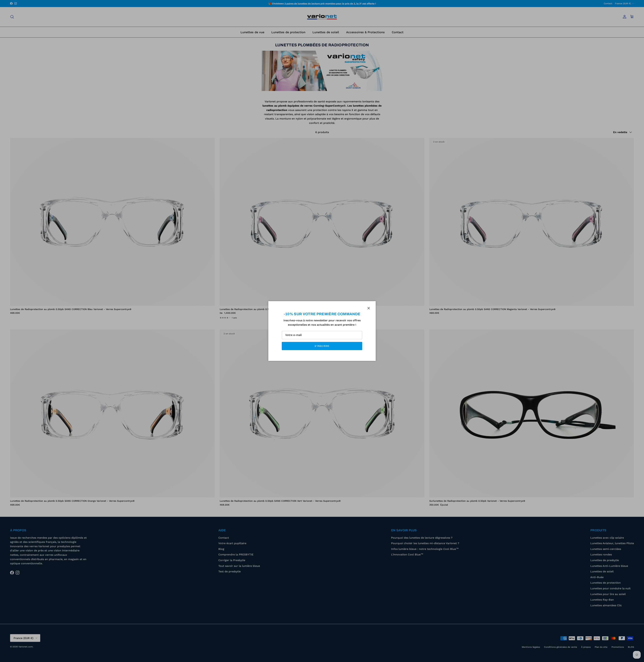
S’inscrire (322, 346)
